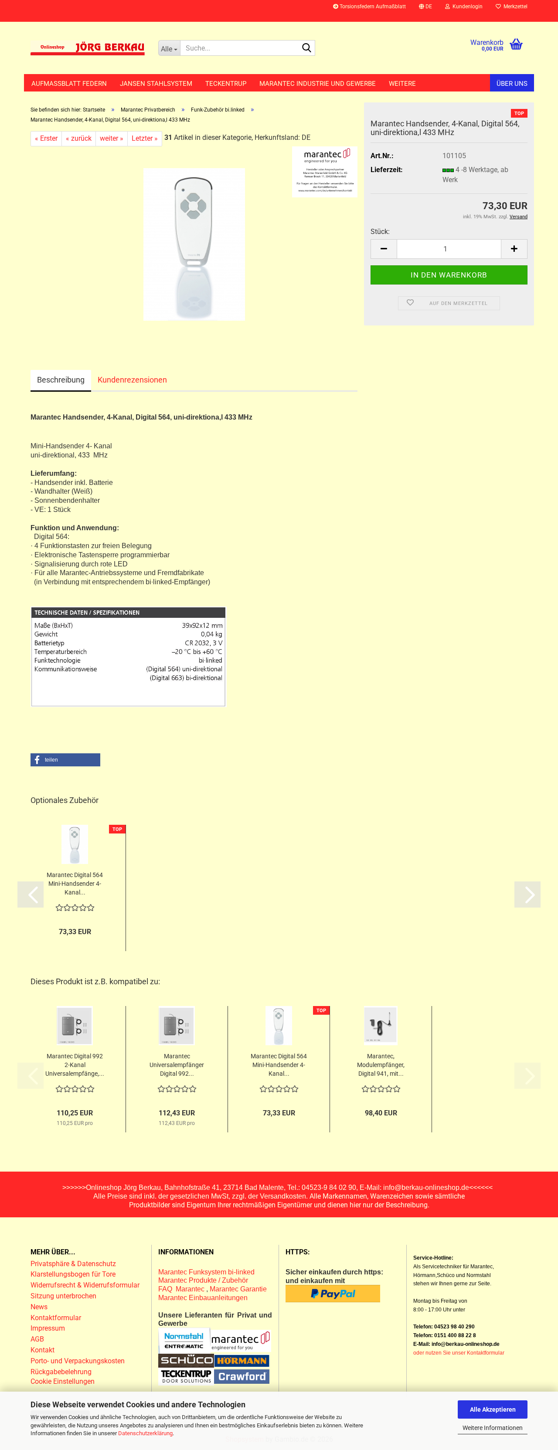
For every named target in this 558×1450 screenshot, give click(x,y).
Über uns (512, 84)
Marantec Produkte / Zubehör (203, 1280)
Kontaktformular (56, 1318)
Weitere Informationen (493, 1427)
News (39, 1307)
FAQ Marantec (182, 1289)
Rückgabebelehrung (61, 1372)
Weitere (402, 84)
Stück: (380, 231)
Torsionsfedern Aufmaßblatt (372, 6)
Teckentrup (225, 84)
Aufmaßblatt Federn (69, 84)
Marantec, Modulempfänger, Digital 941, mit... (381, 1065)
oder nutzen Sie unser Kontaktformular (458, 1353)
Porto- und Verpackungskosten (78, 1361)
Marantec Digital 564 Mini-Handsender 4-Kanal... (75, 883)
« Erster (46, 138)
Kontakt (42, 1350)
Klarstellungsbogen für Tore (73, 1274)
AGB (37, 1339)
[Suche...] (307, 48)
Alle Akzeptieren (493, 1409)
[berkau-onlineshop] (88, 48)
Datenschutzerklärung (145, 1433)
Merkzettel (514, 6)
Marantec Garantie (238, 1289)
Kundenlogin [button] (466, 6)
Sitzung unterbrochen (63, 1296)
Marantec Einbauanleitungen (203, 1297)
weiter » (111, 138)
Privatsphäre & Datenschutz (74, 1264)
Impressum (48, 1328)
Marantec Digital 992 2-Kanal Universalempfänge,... (74, 1065)
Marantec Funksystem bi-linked (206, 1272)
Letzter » (145, 138)
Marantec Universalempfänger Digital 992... (177, 1065)
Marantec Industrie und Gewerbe (317, 84)
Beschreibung (61, 379)
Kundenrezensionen (132, 379)
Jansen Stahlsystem (156, 84)
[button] (425, 11)
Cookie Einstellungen (63, 1381)
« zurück (79, 138)
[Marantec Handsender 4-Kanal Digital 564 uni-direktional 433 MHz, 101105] (194, 244)
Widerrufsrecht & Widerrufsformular (85, 1285)
